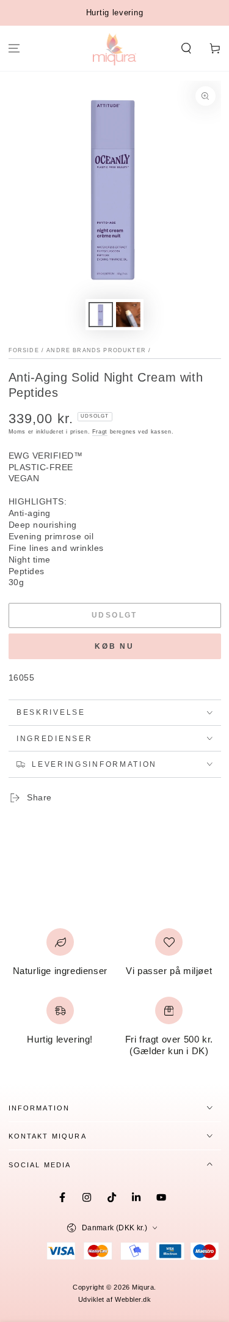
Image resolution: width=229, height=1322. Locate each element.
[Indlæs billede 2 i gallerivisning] (128, 314)
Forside (24, 350)
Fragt (99, 432)
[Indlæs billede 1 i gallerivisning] (101, 314)
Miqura (143, 1287)
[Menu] (14, 48)
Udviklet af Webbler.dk (114, 1299)
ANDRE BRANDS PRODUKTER (96, 350)
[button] (186, 48)
